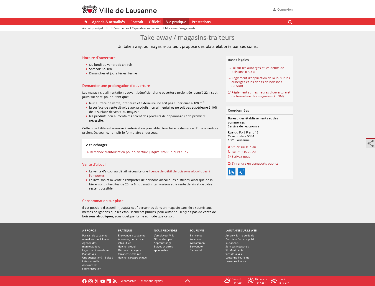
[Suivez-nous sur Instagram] (90, 281)
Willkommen (197, 243)
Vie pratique (176, 21)
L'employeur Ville (164, 235)
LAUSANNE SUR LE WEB (241, 230)
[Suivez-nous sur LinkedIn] (109, 281)
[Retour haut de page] (187, 281)
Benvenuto (196, 246)
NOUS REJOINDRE (165, 230)
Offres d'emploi (163, 239)
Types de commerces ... (147, 28)
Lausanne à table (235, 261)
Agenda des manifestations (91, 244)
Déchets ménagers (129, 250)
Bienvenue (196, 235)
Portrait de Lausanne (94, 235)
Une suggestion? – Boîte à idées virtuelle (97, 259)
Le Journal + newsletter (96, 250)
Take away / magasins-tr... (181, 28)
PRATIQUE (125, 230)
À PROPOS (89, 230)
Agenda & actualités (108, 21)
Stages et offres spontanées (163, 248)
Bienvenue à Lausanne (131, 235)
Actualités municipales (95, 239)
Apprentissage (162, 243)
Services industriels (237, 246)
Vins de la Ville (234, 254)
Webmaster (128, 281)
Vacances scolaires (129, 254)
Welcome (195, 239)
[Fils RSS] (116, 281)
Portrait (136, 21)
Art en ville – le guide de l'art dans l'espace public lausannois (240, 239)
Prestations (201, 21)
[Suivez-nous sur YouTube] (102, 281)
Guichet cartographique (132, 257)
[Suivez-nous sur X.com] (96, 281)
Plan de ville (89, 254)
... (109, 28)
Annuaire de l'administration (91, 266)
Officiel (155, 21)
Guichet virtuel (127, 246)
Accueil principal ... (93, 28)
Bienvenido (196, 250)
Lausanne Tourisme (237, 257)
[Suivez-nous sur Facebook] (84, 281)
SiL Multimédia (234, 250)
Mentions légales (152, 281)
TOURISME (197, 230)
